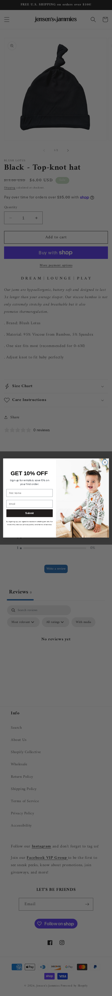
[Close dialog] (105, 462)
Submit (29, 513)
